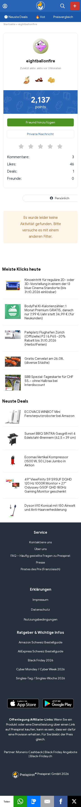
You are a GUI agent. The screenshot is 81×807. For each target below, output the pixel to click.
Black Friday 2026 (40, 660)
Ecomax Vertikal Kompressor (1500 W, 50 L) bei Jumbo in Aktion (46, 461)
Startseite (9, 24)
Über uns (40, 549)
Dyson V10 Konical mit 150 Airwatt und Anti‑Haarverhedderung (50, 508)
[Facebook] (61, 801)
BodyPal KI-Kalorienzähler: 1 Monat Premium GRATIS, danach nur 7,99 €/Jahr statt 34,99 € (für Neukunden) (49, 312)
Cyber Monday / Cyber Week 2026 (40, 669)
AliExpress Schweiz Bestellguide (40, 651)
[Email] (47, 801)
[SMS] (33, 801)
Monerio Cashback (29, 752)
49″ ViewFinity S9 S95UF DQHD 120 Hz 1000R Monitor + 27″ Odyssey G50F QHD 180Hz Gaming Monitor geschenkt (48, 485)
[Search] (62, 6)
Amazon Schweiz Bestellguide (40, 642)
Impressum (40, 600)
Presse (40, 562)
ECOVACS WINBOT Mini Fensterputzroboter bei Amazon (49, 414)
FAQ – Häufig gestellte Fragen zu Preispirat (40, 556)
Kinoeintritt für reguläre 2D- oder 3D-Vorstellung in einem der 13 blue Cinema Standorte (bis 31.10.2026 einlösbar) (49, 286)
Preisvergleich (63, 17)
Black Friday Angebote (61, 752)
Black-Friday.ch (41, 756)
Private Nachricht (40, 134)
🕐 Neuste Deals (15, 17)
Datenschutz (40, 610)
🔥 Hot (40, 17)
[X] (74, 801)
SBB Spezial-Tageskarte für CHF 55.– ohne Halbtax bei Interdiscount (49, 381)
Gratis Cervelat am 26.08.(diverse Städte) (44, 361)
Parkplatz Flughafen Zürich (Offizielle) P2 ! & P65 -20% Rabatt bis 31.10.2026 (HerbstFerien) (45, 338)
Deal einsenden (74, 6)
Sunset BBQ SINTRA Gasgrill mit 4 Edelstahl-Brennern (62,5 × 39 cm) (50, 436)
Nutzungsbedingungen (40, 619)
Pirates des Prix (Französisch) (40, 569)
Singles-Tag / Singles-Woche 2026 (40, 678)
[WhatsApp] (20, 801)
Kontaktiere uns (40, 542)
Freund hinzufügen (40, 122)
